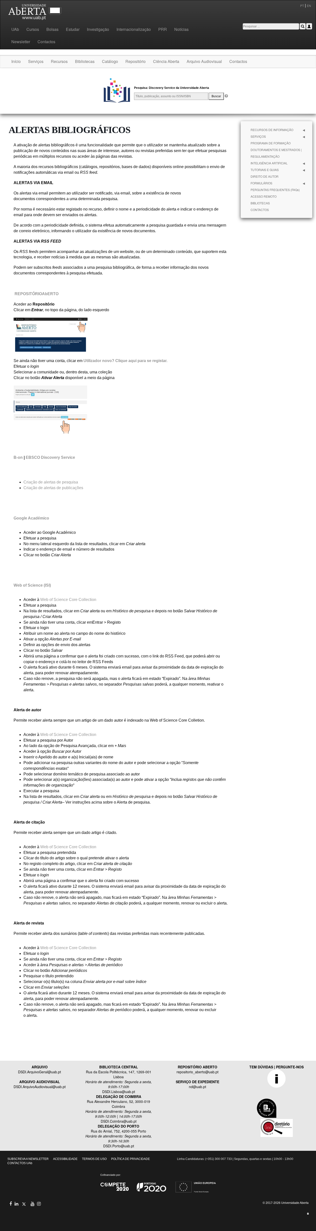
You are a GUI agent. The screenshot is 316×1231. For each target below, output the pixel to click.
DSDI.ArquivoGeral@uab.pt (39, 1071)
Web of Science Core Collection (68, 599)
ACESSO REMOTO (263, 196)
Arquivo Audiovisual (204, 61)
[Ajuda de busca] (226, 96)
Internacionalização (134, 29)
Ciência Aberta (166, 61)
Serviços (35, 61)
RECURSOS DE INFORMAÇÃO (272, 130)
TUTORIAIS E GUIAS (265, 170)
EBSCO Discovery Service (50, 457)
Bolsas (52, 29)
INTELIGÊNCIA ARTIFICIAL (269, 163)
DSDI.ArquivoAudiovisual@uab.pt (40, 1086)
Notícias (181, 29)
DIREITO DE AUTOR (264, 176)
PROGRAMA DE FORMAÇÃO (271, 143)
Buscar (216, 96)
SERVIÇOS (258, 136)
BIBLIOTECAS (260, 203)
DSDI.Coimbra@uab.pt (119, 1121)
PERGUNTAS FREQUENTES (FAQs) (275, 190)
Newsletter (20, 41)
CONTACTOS (260, 210)
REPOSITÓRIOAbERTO (37, 294)
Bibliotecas (85, 61)
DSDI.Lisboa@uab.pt (118, 1091)
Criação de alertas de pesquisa (50, 482)
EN (309, 5)
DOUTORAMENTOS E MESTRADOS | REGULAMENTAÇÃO (276, 153)
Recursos (59, 61)
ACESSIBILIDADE (65, 1159)
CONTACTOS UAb (19, 1163)
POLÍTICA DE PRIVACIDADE (130, 1159)
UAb (15, 29)
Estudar (72, 29)
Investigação (98, 29)
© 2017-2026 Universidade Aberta (286, 1203)
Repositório (135, 61)
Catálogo (110, 61)
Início (16, 61)
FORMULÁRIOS (261, 183)
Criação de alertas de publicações (53, 488)
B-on (18, 457)
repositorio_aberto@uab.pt (197, 1071)
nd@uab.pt (197, 1086)
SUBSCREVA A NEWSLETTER (28, 1159)
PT (302, 5)
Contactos (46, 41)
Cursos (32, 29)
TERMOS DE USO (94, 1159)
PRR (162, 29)
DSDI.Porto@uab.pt (118, 1145)
